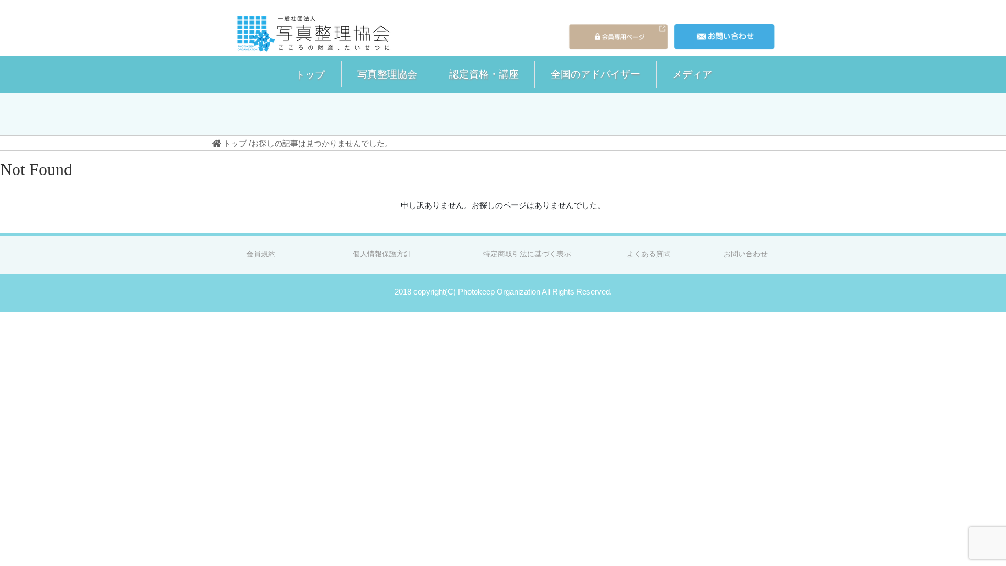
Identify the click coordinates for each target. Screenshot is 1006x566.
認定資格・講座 (484, 74)
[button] (310, 74)
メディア (692, 74)
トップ (310, 74)
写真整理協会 (387, 74)
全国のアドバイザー (595, 74)
